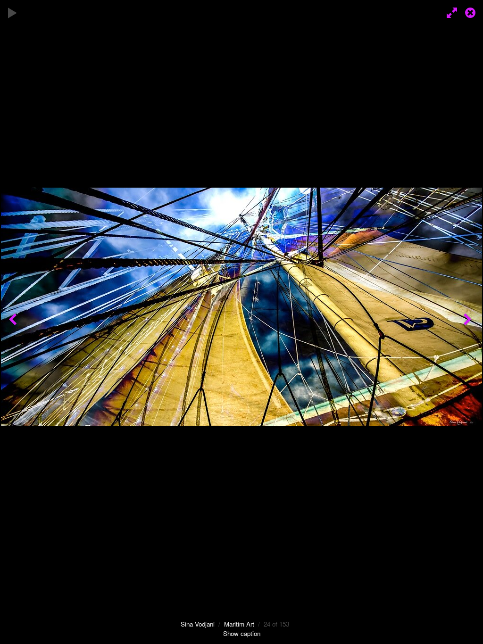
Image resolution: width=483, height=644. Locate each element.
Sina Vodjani (198, 623)
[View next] (469, 322)
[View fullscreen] (450, 12)
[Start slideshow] (12, 12)
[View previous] (14, 322)
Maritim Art (239, 623)
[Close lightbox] (471, 12)
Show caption (241, 633)
